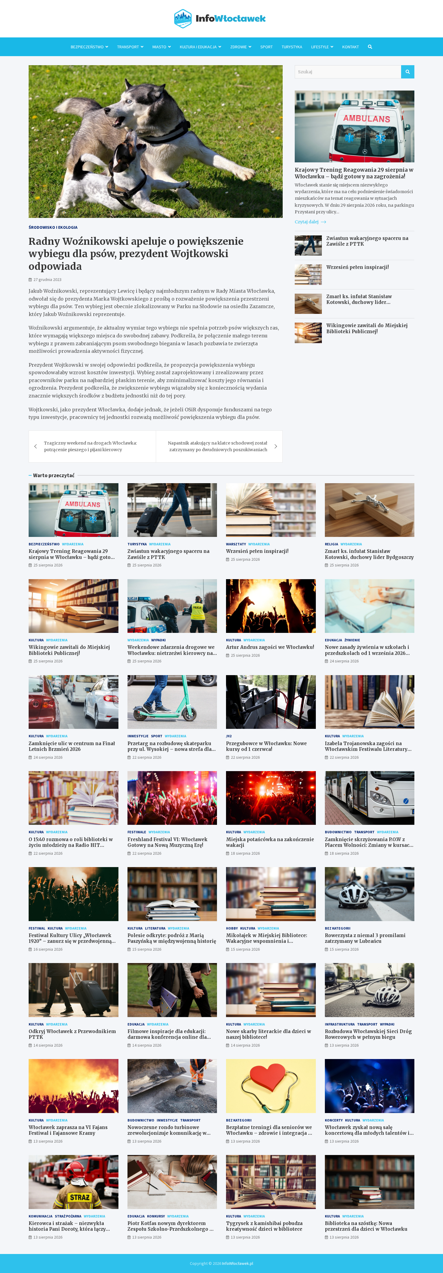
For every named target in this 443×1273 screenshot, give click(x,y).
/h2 (228, 736)
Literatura (155, 928)
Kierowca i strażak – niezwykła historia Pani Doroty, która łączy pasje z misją (67, 1229)
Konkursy (156, 1216)
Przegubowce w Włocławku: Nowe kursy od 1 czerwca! (266, 746)
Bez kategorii (337, 928)
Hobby (232, 928)
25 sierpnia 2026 (47, 565)
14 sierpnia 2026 (47, 1045)
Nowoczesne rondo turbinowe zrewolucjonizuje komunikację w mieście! (166, 1133)
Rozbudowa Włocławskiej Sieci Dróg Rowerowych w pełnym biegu (368, 1034)
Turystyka (292, 46)
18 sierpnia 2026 (245, 853)
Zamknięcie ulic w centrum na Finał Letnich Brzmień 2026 (72, 746)
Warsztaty (236, 544)
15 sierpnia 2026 (146, 949)
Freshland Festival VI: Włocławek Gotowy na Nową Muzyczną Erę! (167, 842)
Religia (331, 544)
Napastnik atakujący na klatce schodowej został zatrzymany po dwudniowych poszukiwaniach (217, 446)
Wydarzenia (72, 544)
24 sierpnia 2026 (344, 661)
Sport (266, 46)
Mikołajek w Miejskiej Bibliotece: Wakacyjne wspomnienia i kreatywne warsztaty (266, 941)
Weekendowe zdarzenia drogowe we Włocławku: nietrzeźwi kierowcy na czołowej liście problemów (171, 653)
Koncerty (334, 1120)
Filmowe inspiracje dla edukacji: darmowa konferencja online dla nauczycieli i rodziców (167, 1037)
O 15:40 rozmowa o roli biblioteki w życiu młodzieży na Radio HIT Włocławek (71, 845)
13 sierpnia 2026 (344, 1045)
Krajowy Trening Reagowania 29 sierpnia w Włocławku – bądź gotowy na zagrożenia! (354, 173)
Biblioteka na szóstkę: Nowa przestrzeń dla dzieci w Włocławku (366, 1226)
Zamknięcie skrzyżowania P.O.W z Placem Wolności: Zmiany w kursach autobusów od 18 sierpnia (369, 845)
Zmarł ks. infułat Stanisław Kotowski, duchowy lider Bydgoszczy (359, 302)
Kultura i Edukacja (198, 46)
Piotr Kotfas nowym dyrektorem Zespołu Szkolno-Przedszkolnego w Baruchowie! (170, 1229)
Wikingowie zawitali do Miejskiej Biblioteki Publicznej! (367, 328)
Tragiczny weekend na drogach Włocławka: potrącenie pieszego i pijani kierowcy (90, 446)
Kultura (36, 640)
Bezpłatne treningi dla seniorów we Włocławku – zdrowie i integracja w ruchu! (269, 1133)
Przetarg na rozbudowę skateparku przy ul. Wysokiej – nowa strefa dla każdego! (169, 749)
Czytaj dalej (307, 222)
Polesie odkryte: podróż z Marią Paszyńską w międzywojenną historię (171, 938)
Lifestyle (320, 46)
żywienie (352, 640)
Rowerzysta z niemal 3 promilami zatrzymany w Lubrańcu (365, 938)
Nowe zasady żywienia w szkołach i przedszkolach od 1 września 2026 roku (367, 653)
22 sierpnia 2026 (146, 757)
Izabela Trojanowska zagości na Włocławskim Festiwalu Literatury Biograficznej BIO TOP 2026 (366, 749)
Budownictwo (338, 832)
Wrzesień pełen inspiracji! (357, 267)
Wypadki (158, 640)
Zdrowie (238, 46)
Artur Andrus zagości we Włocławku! (270, 647)
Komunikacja (40, 1216)
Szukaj (407, 71)
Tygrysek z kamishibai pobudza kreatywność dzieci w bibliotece (264, 1226)
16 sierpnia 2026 (47, 949)
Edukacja (333, 640)
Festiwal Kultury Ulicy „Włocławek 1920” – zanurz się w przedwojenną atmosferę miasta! (70, 941)
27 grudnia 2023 (47, 279)
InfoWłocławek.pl (237, 1263)
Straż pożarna (68, 1216)
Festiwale (136, 832)
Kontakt (350, 46)
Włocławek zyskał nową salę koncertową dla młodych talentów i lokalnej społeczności (367, 1133)
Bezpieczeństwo (87, 46)
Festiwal (37, 928)
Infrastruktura (340, 1024)
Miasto (159, 46)
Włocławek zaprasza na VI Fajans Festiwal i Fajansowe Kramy (68, 1130)
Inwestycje (138, 736)
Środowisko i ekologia (53, 227)
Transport (128, 46)
